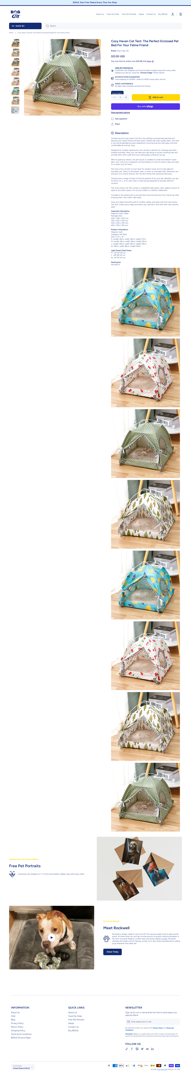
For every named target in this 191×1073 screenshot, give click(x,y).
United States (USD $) (21, 1068)
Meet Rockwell (116, 927)
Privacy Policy (17, 1023)
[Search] (46, 26)
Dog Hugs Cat (162, 1069)
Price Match (117, 93)
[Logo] (15, 14)
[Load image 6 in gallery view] (15, 91)
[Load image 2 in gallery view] (15, 53)
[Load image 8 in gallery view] (15, 110)
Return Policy (17, 1027)
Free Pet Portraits (76, 1019)
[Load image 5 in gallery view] (15, 81)
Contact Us (73, 1027)
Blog (13, 1019)
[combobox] (113, 26)
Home (11, 33)
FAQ (13, 1016)
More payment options (120, 112)
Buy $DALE (73, 1030)
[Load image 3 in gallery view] (15, 62)
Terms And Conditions (21, 1034)
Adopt (71, 1023)
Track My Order (75, 1016)
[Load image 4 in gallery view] (15, 72)
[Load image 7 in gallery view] (15, 101)
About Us (15, 1012)
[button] (115, 124)
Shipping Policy (18, 1030)
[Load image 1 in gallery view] (15, 43)
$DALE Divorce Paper (21, 1037)
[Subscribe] (176, 1022)
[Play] (51, 937)
